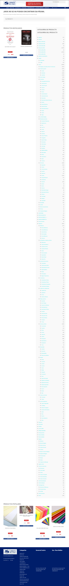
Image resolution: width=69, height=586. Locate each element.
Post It (42, 388)
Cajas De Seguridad (44, 403)
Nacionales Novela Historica (46, 100)
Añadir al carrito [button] (10, 57)
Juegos (40, 58)
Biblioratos (43, 242)
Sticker (41, 459)
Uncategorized (41, 485)
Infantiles (43, 72)
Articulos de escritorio (44, 261)
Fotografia (43, 137)
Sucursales (18, 7)
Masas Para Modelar (45, 355)
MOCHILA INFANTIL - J (43, 217)
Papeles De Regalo (43, 453)
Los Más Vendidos (39, 7)
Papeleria (40, 223)
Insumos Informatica (45, 409)
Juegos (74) (22, 559)
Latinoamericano (44, 95)
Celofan (42, 363)
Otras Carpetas (44, 252)
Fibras (42, 330)
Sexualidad (43, 200)
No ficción (42, 162)
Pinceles (43, 311)
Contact (42, 365)
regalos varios (41, 464)
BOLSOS (40, 39)
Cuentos (43, 89)
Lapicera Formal (43, 447)
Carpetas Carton (44, 246)
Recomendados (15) (23, 574)
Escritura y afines (43, 323)
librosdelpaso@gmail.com (8, 555)
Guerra (42, 185)
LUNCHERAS (41, 213)
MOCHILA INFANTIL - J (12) (24, 566)
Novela (42, 102)
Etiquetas (43, 372)
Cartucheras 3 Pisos (45, 282)
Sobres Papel (43, 257)
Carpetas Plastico (44, 248)
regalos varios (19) (23, 577)
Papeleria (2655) (22, 569)
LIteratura (42, 79)
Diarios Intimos (43, 445)
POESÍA (40, 426)
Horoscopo (43, 141)
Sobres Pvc (43, 259)
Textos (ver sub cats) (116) (24, 579)
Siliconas (43, 238)
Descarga (11, 560)
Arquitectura (43, 123)
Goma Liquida (43, 234)
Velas (42, 420)
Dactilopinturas (44, 307)
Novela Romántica (44, 108)
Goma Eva (43, 351)
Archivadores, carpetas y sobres (46, 240)
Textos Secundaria (43, 476)
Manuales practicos (43, 118)
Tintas (42, 321)
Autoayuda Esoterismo (45, 81)
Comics (42, 70)
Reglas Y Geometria (45, 275)
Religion (43, 198)
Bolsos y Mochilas (42, 41)
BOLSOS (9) (22, 554)
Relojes (41, 457)
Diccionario (42, 468)
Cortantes (43, 397)
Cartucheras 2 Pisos (45, 280)
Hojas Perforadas (44, 378)
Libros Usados (42, 77)
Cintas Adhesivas (44, 229)
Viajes (42, 114)
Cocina (42, 129)
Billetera (41, 441)
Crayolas (43, 328)
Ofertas (41, 208)
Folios (42, 250)
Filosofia (43, 181)
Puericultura (43, 156)
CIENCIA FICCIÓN (42, 43)
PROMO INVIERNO (42, 430)
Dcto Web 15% (42, 52)
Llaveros (41, 449)
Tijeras (42, 399)
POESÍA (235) (22, 572)
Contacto (46, 7)
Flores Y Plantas (44, 135)
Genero (42, 183)
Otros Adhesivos (44, 236)
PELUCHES (41, 424)
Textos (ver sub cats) (42, 466)
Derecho (43, 171)
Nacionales (43, 98)
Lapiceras (43, 334)
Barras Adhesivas (44, 227)
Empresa (43, 133)
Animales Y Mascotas (45, 121)
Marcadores (43, 338)
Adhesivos (42, 225)
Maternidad (43, 152)
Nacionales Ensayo (44, 190)
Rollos (42, 390)
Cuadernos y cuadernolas (44, 288)
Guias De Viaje (43, 139)
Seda (42, 393)
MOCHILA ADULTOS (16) (24, 564)
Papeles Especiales (44, 384)
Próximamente (41, 432)
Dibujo (42, 370)
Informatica (43, 144)
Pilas (42, 413)
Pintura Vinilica (44, 317)
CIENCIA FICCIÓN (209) (24, 556)
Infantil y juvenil (43, 68)
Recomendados (31, 7)
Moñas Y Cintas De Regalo (44, 451)
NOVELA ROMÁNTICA (42, 219)
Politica (42, 194)
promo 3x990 (41, 428)
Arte (42, 125)
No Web (41, 491)
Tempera (43, 319)
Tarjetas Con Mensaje (44, 462)
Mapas (42, 271)
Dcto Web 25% (42, 54)
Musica (42, 154)
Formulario (43, 374)
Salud (42, 158)
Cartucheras (42, 277)
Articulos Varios (43, 489)
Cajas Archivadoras (44, 244)
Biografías (43, 165)
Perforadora (43, 273)
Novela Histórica (44, 104)
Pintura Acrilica (44, 313)
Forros (42, 294)
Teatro (42, 112)
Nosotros (12, 7)
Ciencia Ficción (44, 85)
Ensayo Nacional (44, 177)
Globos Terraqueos (44, 407)
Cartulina (43, 361)
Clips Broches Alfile (45, 265)
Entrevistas (43, 179)
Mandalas (43, 148)
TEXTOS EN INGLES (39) (24, 580)
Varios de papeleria (43, 401)
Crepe (42, 367)
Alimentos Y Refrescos (44, 487)
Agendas (40, 37)
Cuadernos (43, 292)
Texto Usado (42, 470)
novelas (41, 204)
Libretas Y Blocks (44, 296)
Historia (42, 188)
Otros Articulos (41, 221)
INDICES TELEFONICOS (43, 56)
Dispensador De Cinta (45, 267)
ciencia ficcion (44, 83)
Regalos (40, 439)
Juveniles (43, 75)
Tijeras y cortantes (43, 395)
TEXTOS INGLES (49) (23, 582)
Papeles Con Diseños (45, 380)
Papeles (41, 357)
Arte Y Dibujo (43, 303)
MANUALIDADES (44, 150)
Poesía (42, 110)
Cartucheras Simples (45, 286)
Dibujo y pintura (43, 298)
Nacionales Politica (45, 192)
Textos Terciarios (43, 478)
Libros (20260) (22, 561)
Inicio (7, 7)
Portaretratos (42, 455)
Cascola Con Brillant (45, 305)
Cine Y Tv (43, 127)
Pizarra (42, 416)
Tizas (42, 344)
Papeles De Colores (45, 382)
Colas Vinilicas (44, 231)
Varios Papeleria (44, 418)
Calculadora (43, 263)
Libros (40, 64)
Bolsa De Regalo (43, 443)
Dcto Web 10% (42, 49)
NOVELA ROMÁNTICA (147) (24, 567)
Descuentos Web (42, 47)
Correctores (43, 326)
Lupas (42, 411)
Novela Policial (44, 106)
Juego (41, 62)
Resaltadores (43, 340)
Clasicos (42, 87)
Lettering (43, 146)
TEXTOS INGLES (42, 482)
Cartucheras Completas (45, 284)
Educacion (43, 173)
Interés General (44, 93)
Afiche (42, 359)
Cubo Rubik (42, 60)
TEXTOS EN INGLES (42, 480)
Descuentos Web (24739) (24, 558)
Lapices (42, 336)
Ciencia (42, 167)
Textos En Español (43, 474)
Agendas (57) (22, 553)
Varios (40, 495)
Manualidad (42, 347)
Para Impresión (44, 386)
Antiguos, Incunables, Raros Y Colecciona (47, 66)
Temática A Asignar (43, 211)
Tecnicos (43, 160)
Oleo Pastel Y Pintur (45, 309)
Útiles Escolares (42, 493)
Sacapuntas (43, 342)
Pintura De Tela (44, 315)
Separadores (43, 254)
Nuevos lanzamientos (44, 206)
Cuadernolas (43, 290)
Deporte (43, 131)
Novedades (24, 7)
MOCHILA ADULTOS (42, 215)
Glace (42, 376)
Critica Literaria (44, 169)
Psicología (43, 196)
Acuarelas (43, 300)
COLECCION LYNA (42, 45)
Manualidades (43, 353)
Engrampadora (44, 269)
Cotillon (43, 349)
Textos (41, 472)
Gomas (42, 332)
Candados (43, 405)
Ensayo (42, 175)
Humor (42, 91)
